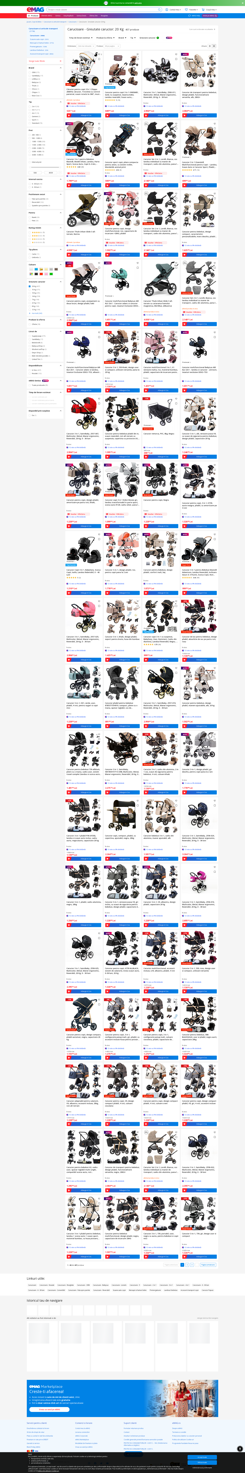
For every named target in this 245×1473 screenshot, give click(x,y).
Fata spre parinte (40, 199)
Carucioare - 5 (135, 1285)
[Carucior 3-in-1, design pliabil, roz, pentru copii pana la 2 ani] (122, 549)
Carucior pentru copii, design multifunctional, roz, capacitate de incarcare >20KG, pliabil (121, 231)
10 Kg (36, 293)
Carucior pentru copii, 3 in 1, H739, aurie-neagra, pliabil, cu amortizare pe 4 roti (199, 505)
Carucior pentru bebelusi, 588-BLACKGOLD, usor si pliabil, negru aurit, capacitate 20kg (199, 1037)
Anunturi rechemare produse (134, 1436)
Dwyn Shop (37, 352)
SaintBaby (37, 75)
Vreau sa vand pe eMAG (49, 1409)
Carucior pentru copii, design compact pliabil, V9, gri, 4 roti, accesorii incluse (199, 1102)
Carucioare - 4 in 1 (182, 1285)
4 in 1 (35, 113)
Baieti (35, 217)
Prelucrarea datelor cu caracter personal (187, 1436)
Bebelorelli (37, 342)
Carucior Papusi (207, 1290)
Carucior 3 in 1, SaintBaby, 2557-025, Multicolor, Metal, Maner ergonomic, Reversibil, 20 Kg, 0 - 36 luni (82, 639)
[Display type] (168, 38)
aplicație (138, 3)
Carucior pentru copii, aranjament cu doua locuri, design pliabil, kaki (83, 302)
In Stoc (36, 370)
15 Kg (36, 289)
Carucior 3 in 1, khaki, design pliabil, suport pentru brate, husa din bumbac (122, 637)
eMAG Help (195, 16)
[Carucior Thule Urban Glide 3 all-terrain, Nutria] (83, 209)
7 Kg (35, 299)
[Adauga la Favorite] (99, 54)
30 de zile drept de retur (35, 1432)
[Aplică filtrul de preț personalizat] (60, 172)
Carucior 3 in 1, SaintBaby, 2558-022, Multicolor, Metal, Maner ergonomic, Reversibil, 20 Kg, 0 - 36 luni (198, 1169)
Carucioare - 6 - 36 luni (36, 1290)
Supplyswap (38, 336)
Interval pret (36, 162)
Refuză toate (202, 1462)
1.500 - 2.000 (38, 145)
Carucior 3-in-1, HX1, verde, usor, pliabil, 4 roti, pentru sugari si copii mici (82, 705)
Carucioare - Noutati (47, 1285)
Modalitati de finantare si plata (86, 1443)
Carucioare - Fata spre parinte (79, 1290)
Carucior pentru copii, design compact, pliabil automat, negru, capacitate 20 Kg (83, 1037)
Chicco (35, 89)
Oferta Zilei (93, 16)
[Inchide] (242, 3)
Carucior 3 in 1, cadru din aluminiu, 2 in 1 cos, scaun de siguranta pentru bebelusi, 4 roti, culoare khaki (161, 771)
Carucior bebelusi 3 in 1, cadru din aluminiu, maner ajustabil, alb (159, 836)
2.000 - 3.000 (38, 148)
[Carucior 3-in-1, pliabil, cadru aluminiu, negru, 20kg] (83, 882)
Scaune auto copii (39, 39)
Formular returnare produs (133, 1428)
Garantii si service (33, 1443)
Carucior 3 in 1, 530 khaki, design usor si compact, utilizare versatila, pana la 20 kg (122, 369)
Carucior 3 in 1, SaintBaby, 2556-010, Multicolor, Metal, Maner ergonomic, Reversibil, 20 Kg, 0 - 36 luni (198, 904)
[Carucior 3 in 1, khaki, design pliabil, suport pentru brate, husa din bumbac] (122, 616)
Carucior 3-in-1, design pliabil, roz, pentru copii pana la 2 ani (120, 571)
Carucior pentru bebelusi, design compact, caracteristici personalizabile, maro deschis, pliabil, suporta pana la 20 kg (199, 234)
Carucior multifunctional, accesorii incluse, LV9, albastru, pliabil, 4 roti (159, 969)
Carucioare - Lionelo (119, 1285)
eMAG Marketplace (82, 1439)
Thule (35, 85)
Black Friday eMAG (33, 1447)
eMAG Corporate (81, 1436)
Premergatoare (38, 46)
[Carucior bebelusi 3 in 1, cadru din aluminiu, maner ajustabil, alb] (161, 815)
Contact (126, 1432)
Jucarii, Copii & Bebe (34, 22)
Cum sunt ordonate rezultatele (201, 29)
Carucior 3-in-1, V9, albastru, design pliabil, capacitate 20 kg (160, 903)
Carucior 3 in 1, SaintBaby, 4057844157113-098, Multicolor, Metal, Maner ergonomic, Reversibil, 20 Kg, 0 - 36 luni (122, 771)
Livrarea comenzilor (82, 1432)
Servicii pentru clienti (37, 1423)
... (197, 1265)
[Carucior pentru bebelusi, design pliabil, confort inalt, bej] (161, 549)
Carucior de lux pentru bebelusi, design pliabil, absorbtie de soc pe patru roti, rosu (199, 639)
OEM (35, 72)
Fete (35, 220)
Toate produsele (40, 385)
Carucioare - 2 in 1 (149, 1285)
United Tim (37, 359)
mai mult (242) (37, 313)
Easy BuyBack (68, 16)
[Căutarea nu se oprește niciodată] (35, 9)
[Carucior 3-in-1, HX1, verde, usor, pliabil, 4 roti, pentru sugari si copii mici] (83, 683)
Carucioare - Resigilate (66, 1285)
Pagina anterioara (171, 1265)
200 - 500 (36, 135)
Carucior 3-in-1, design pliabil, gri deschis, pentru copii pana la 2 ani (197, 770)
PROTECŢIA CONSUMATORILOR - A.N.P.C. (138, 1449)
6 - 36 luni (36, 187)
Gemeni (36, 116)
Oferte (36, 324)
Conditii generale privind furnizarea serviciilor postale (143, 1439)
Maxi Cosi (36, 95)
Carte (35, 254)
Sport (35, 120)
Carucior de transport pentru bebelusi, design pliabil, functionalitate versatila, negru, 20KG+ (122, 1169)
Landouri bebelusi (39, 50)
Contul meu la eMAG (82, 1428)
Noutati (36, 373)
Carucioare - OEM (83, 1285)
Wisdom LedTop (39, 349)
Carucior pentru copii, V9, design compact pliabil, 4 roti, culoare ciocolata (119, 1103)
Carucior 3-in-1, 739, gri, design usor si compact (199, 1234)
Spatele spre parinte (41, 205)
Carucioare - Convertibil (56, 1290)
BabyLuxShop (38, 346)
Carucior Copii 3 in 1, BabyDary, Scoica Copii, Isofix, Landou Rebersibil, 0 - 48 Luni (83, 572)
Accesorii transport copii (41, 54)
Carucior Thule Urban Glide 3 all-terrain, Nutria (81, 232)
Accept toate (202, 1457)
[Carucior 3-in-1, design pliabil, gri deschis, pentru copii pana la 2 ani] (199, 749)
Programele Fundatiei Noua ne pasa (185, 1443)
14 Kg (36, 296)
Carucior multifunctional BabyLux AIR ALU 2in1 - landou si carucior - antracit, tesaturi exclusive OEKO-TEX (199, 369)
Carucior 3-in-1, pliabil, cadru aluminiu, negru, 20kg (83, 903)
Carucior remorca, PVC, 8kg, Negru (159, 433)
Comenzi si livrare (83, 1423)
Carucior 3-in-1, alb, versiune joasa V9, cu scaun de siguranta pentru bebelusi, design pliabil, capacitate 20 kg (199, 436)
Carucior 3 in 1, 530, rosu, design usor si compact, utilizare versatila (198, 969)
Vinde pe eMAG (208, 16)
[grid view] (214, 46)
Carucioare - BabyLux (100, 1285)
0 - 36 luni (37, 184)
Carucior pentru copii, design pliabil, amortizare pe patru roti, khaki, (82, 501)
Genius (57, 16)
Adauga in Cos (86, 115)
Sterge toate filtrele (37, 61)
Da (34, 415)
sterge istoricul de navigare (207, 1318)
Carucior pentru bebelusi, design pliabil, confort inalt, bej (158, 571)
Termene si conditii (179, 1432)
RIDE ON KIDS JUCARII (41, 356)
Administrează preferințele (202, 1468)
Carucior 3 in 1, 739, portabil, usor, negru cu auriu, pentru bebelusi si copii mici (161, 1236)
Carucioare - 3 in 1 (166, 1285)
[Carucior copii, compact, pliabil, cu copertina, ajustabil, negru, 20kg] (122, 815)
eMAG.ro (176, 1423)
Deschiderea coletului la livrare (38, 1428)
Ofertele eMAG (46, 16)
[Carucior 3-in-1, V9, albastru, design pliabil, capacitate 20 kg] (161, 882)
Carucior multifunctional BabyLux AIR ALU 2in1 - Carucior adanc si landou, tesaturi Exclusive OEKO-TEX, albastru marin (83, 369)
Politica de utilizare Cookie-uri (183, 1439)
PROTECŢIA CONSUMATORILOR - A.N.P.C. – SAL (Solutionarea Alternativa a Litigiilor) (145, 1444)
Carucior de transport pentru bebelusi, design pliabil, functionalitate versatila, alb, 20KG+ (199, 94)
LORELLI (36, 79)
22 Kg (36, 303)
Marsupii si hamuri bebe (42, 43)
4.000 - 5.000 (37, 155)
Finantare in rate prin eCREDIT (37, 1439)
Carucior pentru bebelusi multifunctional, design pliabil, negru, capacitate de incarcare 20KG (122, 1236)
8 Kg (35, 306)
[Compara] (99, 59)
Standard (37, 123)
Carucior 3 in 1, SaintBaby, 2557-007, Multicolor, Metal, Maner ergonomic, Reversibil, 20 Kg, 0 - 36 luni (82, 436)
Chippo (36, 92)
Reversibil (38, 202)
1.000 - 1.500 (38, 141)
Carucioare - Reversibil (101, 1290)
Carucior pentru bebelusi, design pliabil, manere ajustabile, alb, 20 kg (198, 704)
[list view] (210, 46)
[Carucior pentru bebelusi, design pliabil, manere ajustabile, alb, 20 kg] (199, 683)
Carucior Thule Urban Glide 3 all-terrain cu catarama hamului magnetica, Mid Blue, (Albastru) (158, 303)
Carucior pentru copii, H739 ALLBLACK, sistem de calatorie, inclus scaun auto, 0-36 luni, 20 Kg (122, 970)
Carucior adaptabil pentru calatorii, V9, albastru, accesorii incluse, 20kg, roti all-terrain (82, 1103)
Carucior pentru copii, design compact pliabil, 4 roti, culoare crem (161, 1102)
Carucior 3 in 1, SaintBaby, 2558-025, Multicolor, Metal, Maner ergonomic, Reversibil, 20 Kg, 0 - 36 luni (82, 970)
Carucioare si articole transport (55, 22)
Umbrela (36, 257)
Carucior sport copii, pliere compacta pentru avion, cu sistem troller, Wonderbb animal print (121, 164)
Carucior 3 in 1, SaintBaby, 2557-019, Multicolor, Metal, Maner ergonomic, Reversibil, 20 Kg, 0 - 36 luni (160, 705)
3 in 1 (36, 110)
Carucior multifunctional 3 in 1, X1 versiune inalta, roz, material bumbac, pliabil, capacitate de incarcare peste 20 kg (161, 369)
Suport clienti (130, 1423)
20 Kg (36, 286)
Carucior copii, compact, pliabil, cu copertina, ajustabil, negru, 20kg (120, 836)
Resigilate (104, 16)
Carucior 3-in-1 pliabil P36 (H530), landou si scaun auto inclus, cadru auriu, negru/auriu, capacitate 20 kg (82, 838)
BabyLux (36, 82)
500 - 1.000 (37, 138)
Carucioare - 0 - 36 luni (201, 1285)
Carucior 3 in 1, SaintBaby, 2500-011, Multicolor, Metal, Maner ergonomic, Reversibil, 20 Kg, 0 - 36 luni (160, 94)
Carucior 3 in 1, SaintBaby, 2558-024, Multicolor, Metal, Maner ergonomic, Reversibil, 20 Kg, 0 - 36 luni (198, 838)
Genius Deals (81, 16)
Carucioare (73, 22)
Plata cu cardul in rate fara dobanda (40, 1436)
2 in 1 (35, 106)
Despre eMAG (177, 1428)
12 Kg (36, 309)
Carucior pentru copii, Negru (156, 500)
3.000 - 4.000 (38, 151)
